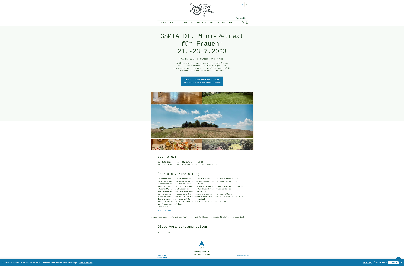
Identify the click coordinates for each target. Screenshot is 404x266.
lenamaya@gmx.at (202, 252)
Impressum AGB (162, 255)
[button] (241, 18)
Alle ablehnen (380, 263)
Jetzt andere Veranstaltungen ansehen (202, 82)
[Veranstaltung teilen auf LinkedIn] (169, 232)
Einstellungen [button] (367, 263)
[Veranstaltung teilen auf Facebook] (159, 232)
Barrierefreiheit (162, 257)
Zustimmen (393, 263)
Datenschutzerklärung (86, 263)
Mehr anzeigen (164, 210)
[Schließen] (401, 262)
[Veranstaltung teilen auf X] (164, 232)
